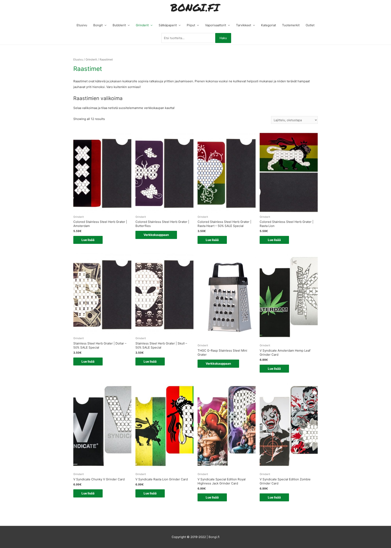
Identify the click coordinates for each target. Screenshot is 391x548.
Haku (223, 38)
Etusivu (82, 25)
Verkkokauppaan (156, 235)
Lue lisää (87, 240)
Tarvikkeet (243, 25)
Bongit (98, 25)
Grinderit (142, 25)
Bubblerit (119, 25)
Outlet (310, 25)
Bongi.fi (214, 537)
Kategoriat (268, 25)
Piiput (191, 25)
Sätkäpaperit (168, 25)
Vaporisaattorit (215, 25)
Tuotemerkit (291, 25)
